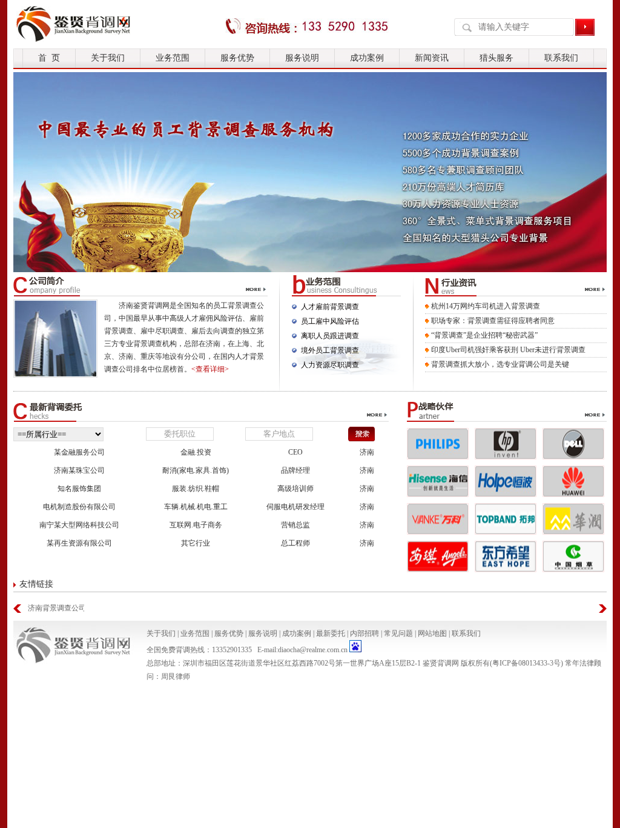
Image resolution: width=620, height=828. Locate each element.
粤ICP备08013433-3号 (526, 663)
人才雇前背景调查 (330, 306)
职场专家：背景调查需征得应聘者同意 (493, 320)
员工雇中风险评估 (330, 321)
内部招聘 (364, 633)
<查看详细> (210, 369)
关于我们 (108, 57)
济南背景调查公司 (56, 608)
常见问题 (398, 633)
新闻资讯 (432, 57)
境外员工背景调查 (330, 350)
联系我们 (561, 57)
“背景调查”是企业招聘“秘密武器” (484, 335)
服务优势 (237, 57)
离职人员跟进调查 (330, 336)
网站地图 (432, 633)
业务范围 (173, 57)
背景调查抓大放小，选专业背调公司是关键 (500, 364)
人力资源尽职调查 (330, 365)
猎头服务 (496, 57)
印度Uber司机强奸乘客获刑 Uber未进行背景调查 (508, 350)
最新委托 (330, 633)
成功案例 (367, 57)
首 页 (49, 57)
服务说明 (302, 57)
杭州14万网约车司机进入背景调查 (485, 306)
